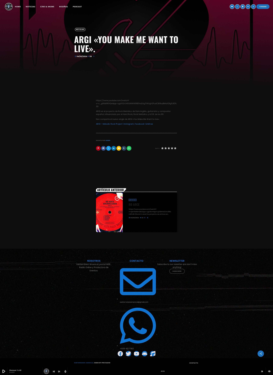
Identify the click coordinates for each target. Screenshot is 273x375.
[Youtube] (136, 353)
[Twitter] (237, 6)
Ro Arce (134, 204)
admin (107, 140)
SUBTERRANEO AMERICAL (84, 363)
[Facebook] (242, 6)
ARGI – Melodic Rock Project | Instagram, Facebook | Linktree (124, 124)
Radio (262, 7)
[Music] (152, 353)
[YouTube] (232, 6)
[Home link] (8, 6)
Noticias (80, 29)
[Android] (248, 6)
